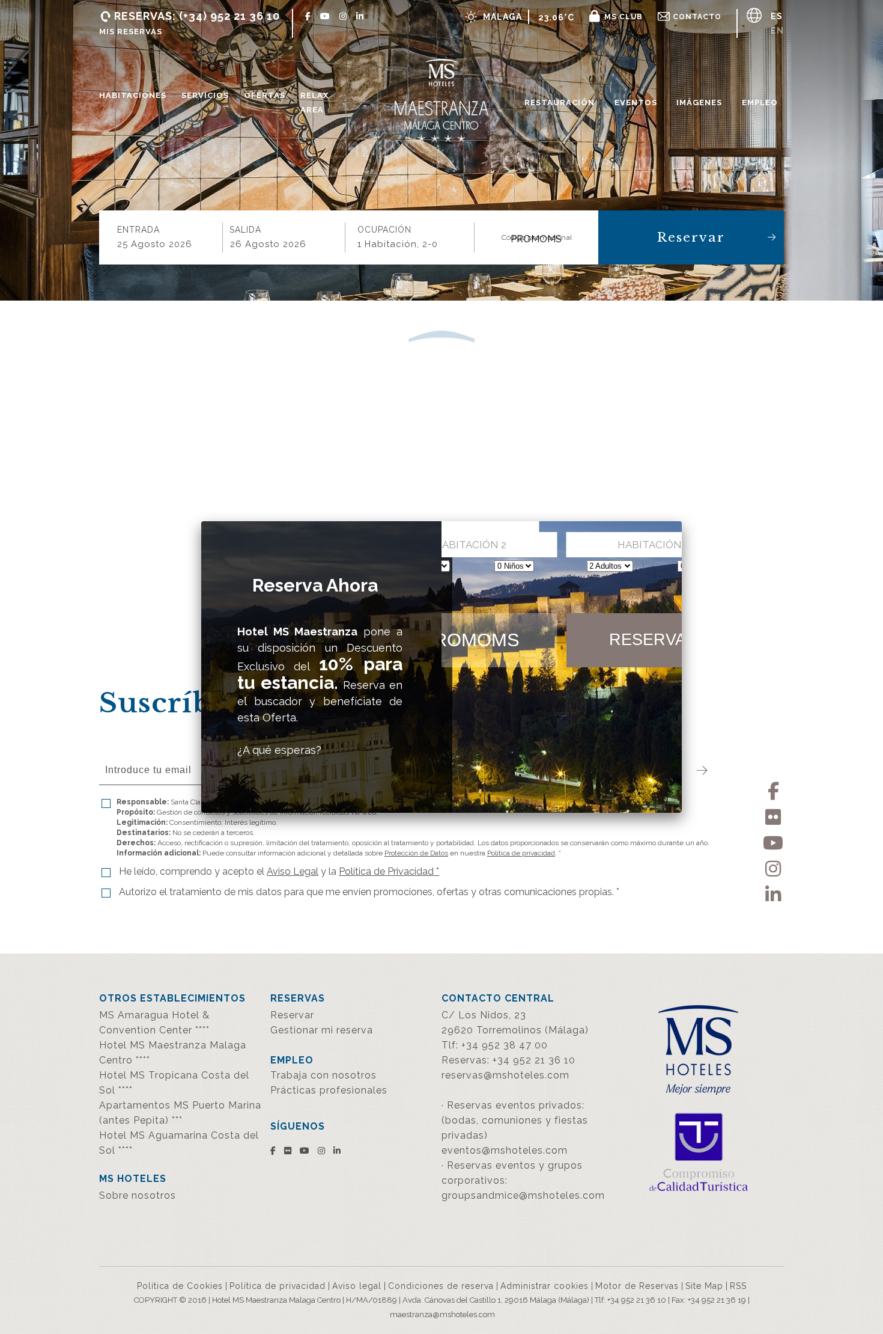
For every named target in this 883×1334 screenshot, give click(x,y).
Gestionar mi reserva (321, 1030)
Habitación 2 (470, 545)
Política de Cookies (180, 1286)
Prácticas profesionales (328, 1090)
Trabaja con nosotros (323, 1075)
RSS (738, 1286)
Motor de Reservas (637, 1286)
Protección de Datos (416, 853)
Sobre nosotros (137, 1195)
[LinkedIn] (773, 892)
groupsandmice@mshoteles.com (523, 1195)
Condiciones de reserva (441, 1286)
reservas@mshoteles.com (505, 1075)
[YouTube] (773, 841)
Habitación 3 (653, 545)
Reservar (691, 237)
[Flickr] (773, 815)
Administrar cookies (544, 1286)
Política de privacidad (521, 853)
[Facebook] (773, 789)
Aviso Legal (292, 871)
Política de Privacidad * (389, 871)
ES (777, 16)
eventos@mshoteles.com (505, 1150)
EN (777, 30)
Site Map (704, 1286)
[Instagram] (773, 867)
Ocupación (384, 229)
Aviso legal (356, 1286)
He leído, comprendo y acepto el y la (279, 871)
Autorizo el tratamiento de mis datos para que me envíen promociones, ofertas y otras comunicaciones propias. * (369, 892)
